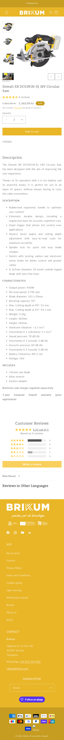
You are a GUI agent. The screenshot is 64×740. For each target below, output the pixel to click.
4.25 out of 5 (41, 429)
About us (12, 612)
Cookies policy (14, 582)
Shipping (17, 108)
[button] (6, 12)
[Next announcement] (58, 3)
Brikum (26, 736)
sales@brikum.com (17, 668)
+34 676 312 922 (30, 661)
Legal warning (14, 590)
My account (13, 553)
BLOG (10, 620)
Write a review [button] (32, 464)
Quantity (6, 113)
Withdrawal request (17, 597)
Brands (10, 605)
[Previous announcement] (6, 3)
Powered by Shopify (39, 736)
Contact (11, 560)
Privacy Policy (14, 568)
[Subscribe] (50, 688)
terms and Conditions (18, 575)
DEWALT (6, 81)
